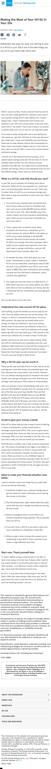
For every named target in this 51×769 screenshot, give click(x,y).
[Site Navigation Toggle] (3, 3)
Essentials (7, 705)
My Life (5, 711)
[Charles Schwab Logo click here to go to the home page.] (18, 6)
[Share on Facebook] (8, 35)
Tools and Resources (12, 721)
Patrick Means (18, 30)
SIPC (18, 760)
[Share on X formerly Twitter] (2, 35)
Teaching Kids (8, 716)
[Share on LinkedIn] (14, 35)
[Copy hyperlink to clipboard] (25, 35)
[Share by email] (19, 35)
